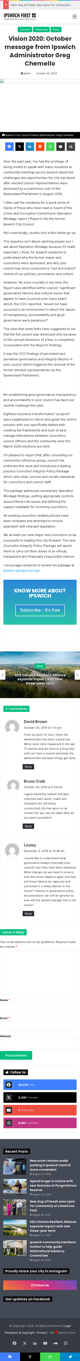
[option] (40, 674)
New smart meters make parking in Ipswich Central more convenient (50, 1165)
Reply (28, 766)
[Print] (71, 146)
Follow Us (41, 1285)
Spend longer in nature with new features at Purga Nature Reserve (53, 1185)
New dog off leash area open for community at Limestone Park (52, 1205)
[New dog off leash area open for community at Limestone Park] (15, 1207)
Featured (41, 29)
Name (5, 1000)
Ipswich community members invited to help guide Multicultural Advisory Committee (53, 1249)
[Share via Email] (60, 146)
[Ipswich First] (20, 16)
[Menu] (75, 18)
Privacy (42, 1332)
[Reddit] (40, 146)
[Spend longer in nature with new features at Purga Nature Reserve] (15, 1187)
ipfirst (27, 73)
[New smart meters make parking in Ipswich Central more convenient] (15, 1166)
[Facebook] (9, 146)
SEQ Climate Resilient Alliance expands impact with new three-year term (40, 679)
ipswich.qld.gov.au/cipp (21, 570)
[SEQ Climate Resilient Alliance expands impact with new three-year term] (15, 1228)
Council (25, 29)
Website (5, 1036)
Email (5, 1018)
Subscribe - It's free (40, 610)
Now (56, 29)
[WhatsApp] (50, 146)
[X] (19, 146)
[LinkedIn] (30, 146)
